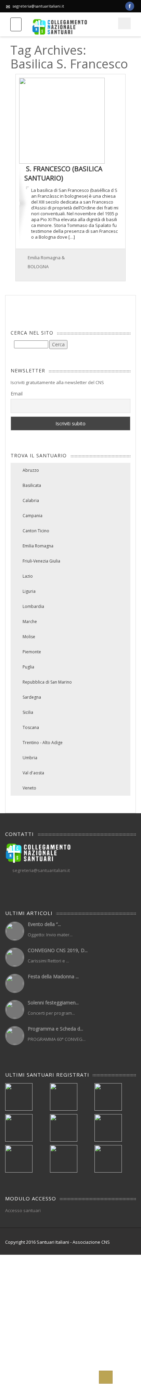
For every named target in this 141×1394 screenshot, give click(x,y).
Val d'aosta (33, 773)
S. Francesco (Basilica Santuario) (63, 173)
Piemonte (32, 652)
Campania (32, 516)
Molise (29, 637)
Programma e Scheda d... (55, 1028)
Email (17, 393)
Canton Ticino (36, 531)
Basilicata (32, 485)
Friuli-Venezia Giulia (41, 561)
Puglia (28, 667)
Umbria (30, 758)
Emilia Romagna (38, 546)
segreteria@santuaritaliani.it (38, 6)
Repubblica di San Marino (47, 682)
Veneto (29, 788)
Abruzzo (31, 470)
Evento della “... (44, 924)
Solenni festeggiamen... (53, 1002)
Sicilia (28, 712)
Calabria (31, 500)
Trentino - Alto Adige (43, 742)
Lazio (28, 576)
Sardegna (32, 697)
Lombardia (33, 606)
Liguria (29, 591)
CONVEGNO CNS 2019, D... (58, 950)
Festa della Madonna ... (53, 976)
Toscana (31, 727)
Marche (30, 621)
